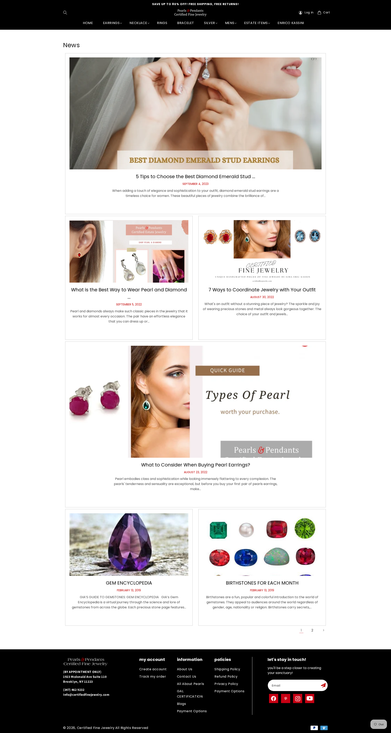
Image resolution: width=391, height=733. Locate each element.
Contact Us (186, 676)
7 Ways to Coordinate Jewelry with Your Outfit (262, 289)
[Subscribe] (323, 685)
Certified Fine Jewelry (96, 727)
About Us (184, 669)
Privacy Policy (226, 683)
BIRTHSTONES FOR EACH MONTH (262, 583)
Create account (153, 669)
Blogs (181, 703)
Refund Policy (225, 676)
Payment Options (192, 711)
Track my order (152, 676)
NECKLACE (138, 23)
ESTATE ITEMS (256, 23)
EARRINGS (111, 23)
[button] (66, 12)
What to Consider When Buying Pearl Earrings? (195, 465)
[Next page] (323, 630)
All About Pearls (190, 683)
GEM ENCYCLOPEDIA (129, 583)
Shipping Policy (227, 669)
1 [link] (301, 630)
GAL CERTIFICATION (190, 694)
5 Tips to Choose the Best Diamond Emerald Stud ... (195, 176)
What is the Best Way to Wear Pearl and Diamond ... (129, 293)
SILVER (209, 23)
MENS (229, 23)
